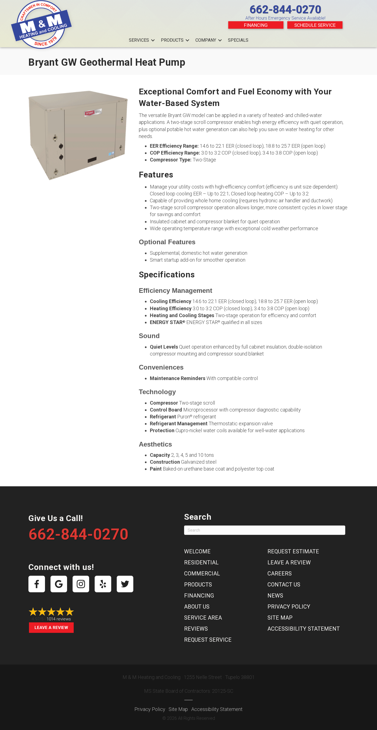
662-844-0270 (285, 9)
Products (172, 40)
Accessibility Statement (303, 628)
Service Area (203, 617)
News (275, 595)
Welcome (197, 551)
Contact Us (283, 584)
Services (139, 40)
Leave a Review (51, 627)
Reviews (196, 628)
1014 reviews (59, 619)
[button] (153, 40)
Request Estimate (293, 551)
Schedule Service (315, 25)
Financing (256, 25)
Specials (238, 40)
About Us (196, 606)
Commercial (202, 573)
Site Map (280, 617)
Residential (201, 562)
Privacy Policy (288, 606)
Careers (279, 573)
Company (205, 40)
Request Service (208, 639)
